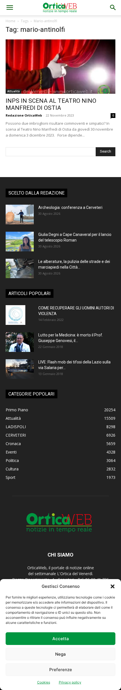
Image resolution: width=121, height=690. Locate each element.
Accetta (60, 638)
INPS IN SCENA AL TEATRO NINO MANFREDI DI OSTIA (51, 104)
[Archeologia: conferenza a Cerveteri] (20, 214)
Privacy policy (70, 682)
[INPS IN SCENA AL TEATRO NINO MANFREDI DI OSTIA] (60, 66)
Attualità (13, 91)
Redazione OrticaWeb (24, 115)
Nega (60, 654)
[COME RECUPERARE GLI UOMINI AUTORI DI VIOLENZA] (15, 315)
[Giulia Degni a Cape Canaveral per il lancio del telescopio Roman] (20, 241)
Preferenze (60, 669)
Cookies (43, 682)
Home (10, 21)
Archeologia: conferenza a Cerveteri (70, 207)
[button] (112, 586)
